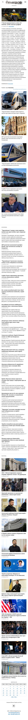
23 (13, 692)
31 (17, 695)
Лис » (15, 697)
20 (3, 692)
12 (24, 688)
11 (20, 688)
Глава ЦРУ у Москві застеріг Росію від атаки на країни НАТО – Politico (12, 656)
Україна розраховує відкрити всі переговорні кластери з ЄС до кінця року (13, 574)
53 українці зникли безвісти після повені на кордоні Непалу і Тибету (14, 676)
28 (6, 695)
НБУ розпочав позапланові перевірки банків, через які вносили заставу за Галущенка (12, 246)
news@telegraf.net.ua (14, 712)
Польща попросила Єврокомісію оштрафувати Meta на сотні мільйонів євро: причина (13, 440)
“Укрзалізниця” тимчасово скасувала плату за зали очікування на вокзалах (12, 261)
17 (17, 690)
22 (10, 692)
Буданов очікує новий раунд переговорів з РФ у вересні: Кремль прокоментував (13, 594)
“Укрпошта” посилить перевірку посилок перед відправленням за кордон (13, 410)
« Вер (12, 697)
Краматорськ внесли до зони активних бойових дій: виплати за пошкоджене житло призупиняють (13, 394)
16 (13, 690)
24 (17, 692)
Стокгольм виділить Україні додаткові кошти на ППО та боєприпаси (13, 336)
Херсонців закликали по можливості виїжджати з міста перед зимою (12, 493)
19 (24, 690)
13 (3, 690)
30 (13, 695)
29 (10, 695)
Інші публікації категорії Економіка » (19, 89)
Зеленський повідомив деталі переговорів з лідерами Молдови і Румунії (14, 514)
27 (3, 695)
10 (17, 688)
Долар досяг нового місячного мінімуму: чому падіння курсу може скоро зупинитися (13, 322)
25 (20, 692)
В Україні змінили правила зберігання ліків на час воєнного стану (14, 534)
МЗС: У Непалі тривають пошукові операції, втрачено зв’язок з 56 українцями (14, 473)
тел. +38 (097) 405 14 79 (14, 714)
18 (20, 690)
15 (10, 690)
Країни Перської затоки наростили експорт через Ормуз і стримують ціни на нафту (14, 380)
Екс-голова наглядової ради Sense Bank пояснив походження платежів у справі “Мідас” (13, 291)
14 (6, 690)
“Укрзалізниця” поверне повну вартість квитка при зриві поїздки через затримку (13, 231)
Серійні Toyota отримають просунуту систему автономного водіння (12, 276)
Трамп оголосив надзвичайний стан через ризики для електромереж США (13, 636)
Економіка (11, 26)
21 (6, 692)
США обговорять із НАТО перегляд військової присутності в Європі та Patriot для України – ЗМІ (14, 615)
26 (24, 692)
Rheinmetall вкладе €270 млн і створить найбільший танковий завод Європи (13, 350)
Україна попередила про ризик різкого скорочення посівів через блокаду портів (13, 424)
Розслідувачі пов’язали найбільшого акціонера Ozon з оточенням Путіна (12, 305)
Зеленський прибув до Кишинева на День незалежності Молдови (13, 554)
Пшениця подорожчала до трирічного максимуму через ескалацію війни (12, 365)
